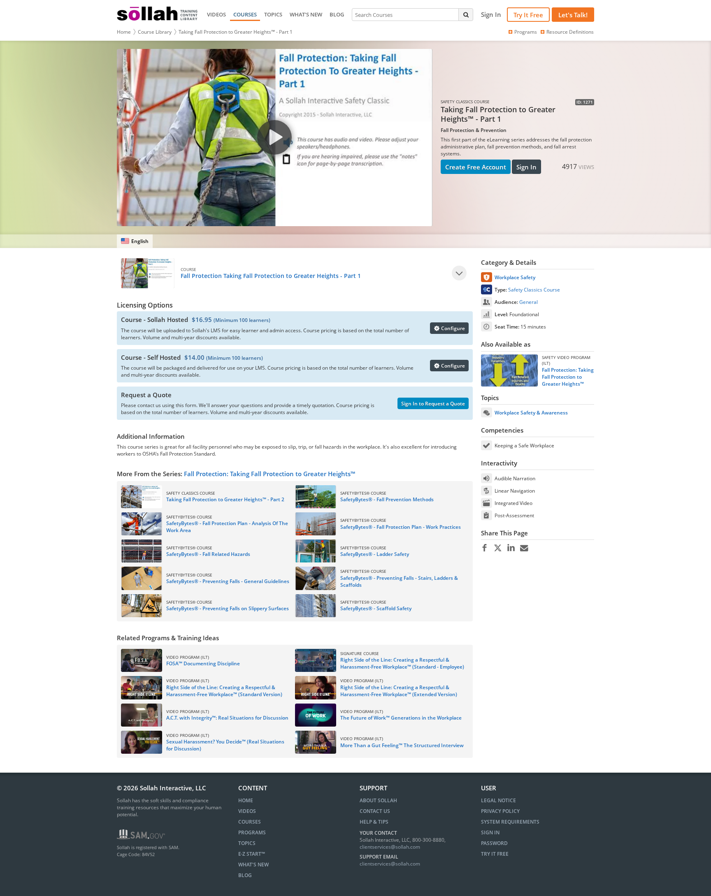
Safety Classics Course (534, 289)
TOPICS (273, 14)
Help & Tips (374, 821)
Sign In (526, 167)
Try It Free (528, 15)
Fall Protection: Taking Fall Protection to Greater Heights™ (269, 474)
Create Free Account (475, 167)
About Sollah (378, 800)
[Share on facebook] (484, 548)
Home (124, 31)
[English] (135, 241)
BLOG (337, 14)
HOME (245, 800)
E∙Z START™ (251, 853)
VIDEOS (216, 14)
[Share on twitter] (497, 548)
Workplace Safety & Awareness (531, 412)
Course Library (155, 31)
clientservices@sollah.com (390, 846)
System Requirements (510, 821)
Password (494, 843)
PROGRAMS (252, 832)
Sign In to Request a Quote (433, 403)
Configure (452, 328)
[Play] (459, 273)
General (528, 302)
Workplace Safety (515, 277)
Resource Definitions (570, 31)
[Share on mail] (524, 548)
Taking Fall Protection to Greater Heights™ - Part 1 (236, 31)
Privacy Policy (500, 811)
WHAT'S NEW (306, 14)
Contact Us (375, 811)
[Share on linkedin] (510, 548)
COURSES (245, 14)
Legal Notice (498, 800)
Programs (525, 31)
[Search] (465, 14)
